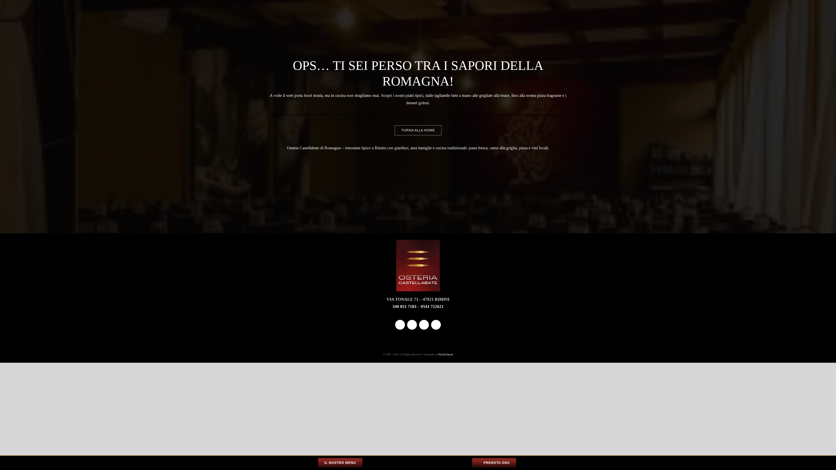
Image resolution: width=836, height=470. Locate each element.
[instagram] (412, 325)
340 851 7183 (404, 306)
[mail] (424, 325)
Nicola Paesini (445, 354)
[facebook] (400, 325)
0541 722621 (432, 306)
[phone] (436, 325)
